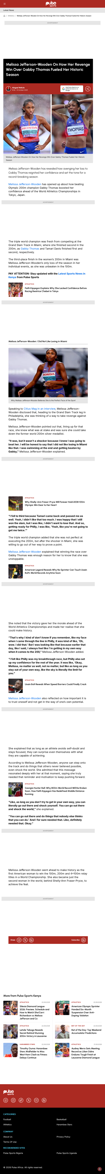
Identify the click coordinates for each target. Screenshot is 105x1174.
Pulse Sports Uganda (67, 1153)
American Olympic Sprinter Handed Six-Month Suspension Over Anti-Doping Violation (85, 1011)
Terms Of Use (10, 1142)
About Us (7, 1136)
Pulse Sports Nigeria (13, 1153)
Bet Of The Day (78, 1026)
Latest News (8, 10)
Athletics (11, 16)
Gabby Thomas (30, 248)
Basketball (61, 1119)
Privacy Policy (63, 1136)
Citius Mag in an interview (39, 408)
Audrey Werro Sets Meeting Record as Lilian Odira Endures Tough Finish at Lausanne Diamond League (85, 1053)
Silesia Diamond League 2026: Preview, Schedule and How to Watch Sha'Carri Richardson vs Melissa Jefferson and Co (34, 1012)
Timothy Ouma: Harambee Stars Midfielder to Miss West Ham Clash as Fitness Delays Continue (33, 1053)
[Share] (87, 88)
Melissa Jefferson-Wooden (24, 184)
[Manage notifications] (100, 1169)
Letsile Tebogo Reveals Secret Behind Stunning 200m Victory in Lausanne (33, 1033)
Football (7, 1119)
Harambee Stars (27, 1044)
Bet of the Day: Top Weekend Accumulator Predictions (86, 1031)
